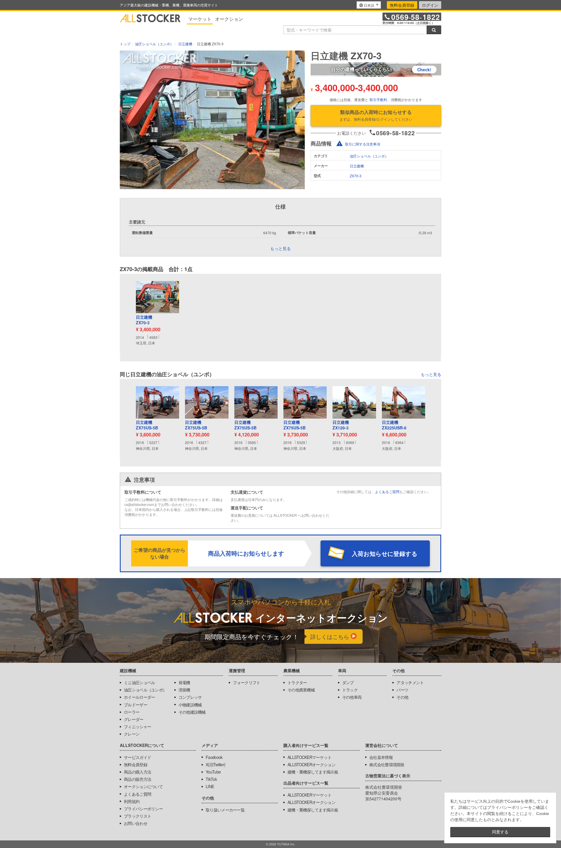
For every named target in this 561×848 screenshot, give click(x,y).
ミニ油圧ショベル (139, 682)
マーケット (200, 18)
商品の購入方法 (137, 772)
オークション (229, 18)
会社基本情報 (381, 757)
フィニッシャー (137, 726)
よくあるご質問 (387, 491)
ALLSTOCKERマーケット (310, 757)
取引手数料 (378, 99)
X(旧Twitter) (215, 764)
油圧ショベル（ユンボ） (369, 155)
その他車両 (352, 697)
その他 (402, 697)
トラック (350, 690)
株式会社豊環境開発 (386, 764)
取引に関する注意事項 (362, 143)
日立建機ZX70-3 (144, 320)
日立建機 (357, 165)
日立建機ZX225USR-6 (394, 425)
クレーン (131, 734)
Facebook (214, 757)
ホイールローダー (139, 697)
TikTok (211, 779)
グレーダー (133, 719)
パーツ (402, 690)
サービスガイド (137, 757)
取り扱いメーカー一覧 (225, 810)
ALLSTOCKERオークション (311, 764)
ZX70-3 (355, 175)
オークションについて (143, 786)
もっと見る (431, 374)
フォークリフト (246, 682)
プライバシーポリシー (143, 808)
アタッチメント (410, 682)
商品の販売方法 (137, 779)
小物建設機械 (190, 704)
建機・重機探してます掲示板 (313, 772)
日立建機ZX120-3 (341, 425)
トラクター (297, 682)
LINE (210, 786)
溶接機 (184, 690)
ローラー (131, 712)
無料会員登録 (402, 5)
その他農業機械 (301, 690)
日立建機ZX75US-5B (147, 425)
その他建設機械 (192, 712)
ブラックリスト (137, 816)
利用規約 (131, 801)
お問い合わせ (135, 823)
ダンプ (348, 682)
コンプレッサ (190, 697)
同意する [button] (500, 832)
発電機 (184, 682)
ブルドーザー (135, 704)
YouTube (213, 772)
